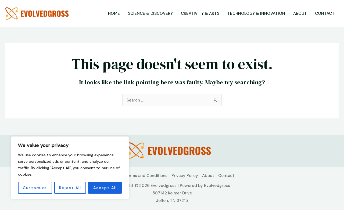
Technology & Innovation (256, 13)
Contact (325, 13)
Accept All (105, 187)
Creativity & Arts (200, 13)
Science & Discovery (150, 13)
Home (114, 13)
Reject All (70, 187)
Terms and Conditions (146, 175)
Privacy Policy (184, 175)
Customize (35, 187)
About (300, 13)
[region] (70, 167)
